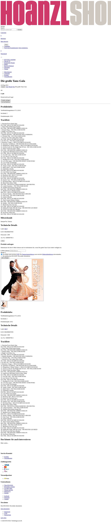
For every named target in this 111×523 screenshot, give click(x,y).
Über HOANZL (8, 485)
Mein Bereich (8, 72)
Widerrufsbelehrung (47, 254)
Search (2, 28)
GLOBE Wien (8, 488)
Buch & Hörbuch (9, 66)
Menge (3, 252)
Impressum (7, 512)
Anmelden (7, 46)
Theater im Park (8, 490)
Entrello (6, 493)
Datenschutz (7, 515)
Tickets (6, 69)
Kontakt (6, 75)
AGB (17, 254)
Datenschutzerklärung (28, 254)
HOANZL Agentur (9, 487)
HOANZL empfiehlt (9, 59)
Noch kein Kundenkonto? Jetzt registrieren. (16, 48)
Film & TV (7, 61)
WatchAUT (7, 491)
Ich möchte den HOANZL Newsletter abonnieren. (16, 256)
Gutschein (7, 73)
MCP (6, 229)
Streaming (7, 67)
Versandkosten (8, 76)
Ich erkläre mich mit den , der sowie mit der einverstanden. (32, 254)
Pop (14, 87)
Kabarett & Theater (9, 63)
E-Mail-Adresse (5, 250)
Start (7, 87)
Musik (6, 64)
